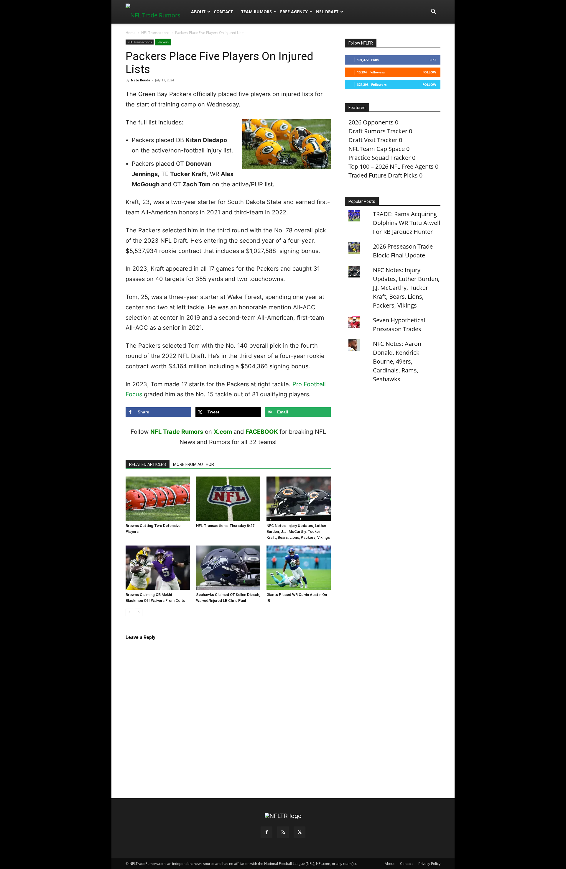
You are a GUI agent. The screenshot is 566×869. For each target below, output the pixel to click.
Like (433, 60)
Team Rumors (256, 11)
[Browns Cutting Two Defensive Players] (158, 499)
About (198, 11)
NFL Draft (327, 11)
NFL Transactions (155, 32)
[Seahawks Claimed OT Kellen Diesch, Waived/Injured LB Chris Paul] (228, 568)
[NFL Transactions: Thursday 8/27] (228, 499)
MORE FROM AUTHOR (193, 464)
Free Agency (294, 11)
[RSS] (283, 832)
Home (131, 32)
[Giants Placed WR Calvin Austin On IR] (298, 568)
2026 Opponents (371, 122)
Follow (429, 72)
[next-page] (138, 612)
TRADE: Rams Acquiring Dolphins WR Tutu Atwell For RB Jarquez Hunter (406, 223)
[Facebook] (266, 832)
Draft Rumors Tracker (377, 131)
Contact (223, 11)
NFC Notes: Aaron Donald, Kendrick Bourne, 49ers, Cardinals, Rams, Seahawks (397, 361)
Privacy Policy (429, 863)
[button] (433, 12)
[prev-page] (129, 612)
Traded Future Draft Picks (383, 175)
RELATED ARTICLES (147, 464)
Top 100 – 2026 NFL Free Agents (391, 166)
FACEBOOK (262, 431)
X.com (223, 431)
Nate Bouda (140, 80)
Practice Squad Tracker (379, 158)
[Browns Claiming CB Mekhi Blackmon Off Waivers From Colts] (158, 568)
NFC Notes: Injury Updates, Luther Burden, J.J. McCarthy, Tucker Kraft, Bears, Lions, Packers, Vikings (298, 531)
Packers (163, 42)
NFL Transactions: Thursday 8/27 (225, 525)
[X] (299, 832)
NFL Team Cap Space (376, 149)
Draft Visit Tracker (372, 140)
